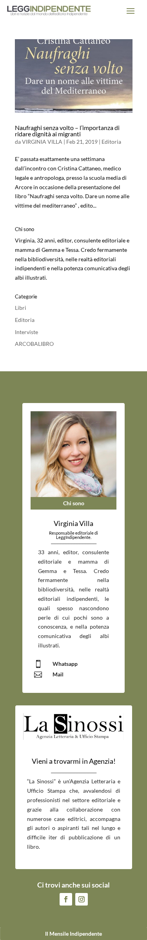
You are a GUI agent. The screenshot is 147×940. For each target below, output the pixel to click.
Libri (20, 307)
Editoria (111, 141)
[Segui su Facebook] (66, 899)
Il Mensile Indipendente (73, 933)
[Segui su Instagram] (81, 899)
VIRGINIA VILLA (42, 141)
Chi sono (73, 503)
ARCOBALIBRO (34, 343)
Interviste (26, 332)
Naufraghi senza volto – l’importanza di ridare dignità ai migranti (67, 130)
